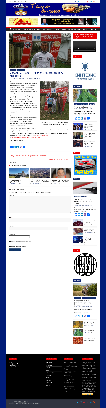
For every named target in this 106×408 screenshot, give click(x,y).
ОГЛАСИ (85, 29)
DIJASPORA (13, 70)
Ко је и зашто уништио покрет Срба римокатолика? (29, 156)
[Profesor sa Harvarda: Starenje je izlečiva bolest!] (78, 141)
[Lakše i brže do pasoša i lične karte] (78, 220)
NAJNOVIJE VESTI (20, 70)
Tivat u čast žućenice (82, 107)
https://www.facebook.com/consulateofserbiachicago (25, 137)
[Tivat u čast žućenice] (85, 90)
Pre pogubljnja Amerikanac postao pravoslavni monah (60, 181)
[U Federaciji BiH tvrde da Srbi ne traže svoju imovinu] (40, 169)
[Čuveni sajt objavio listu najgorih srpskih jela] (78, 338)
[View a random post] (95, 29)
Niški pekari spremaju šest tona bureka (89, 323)
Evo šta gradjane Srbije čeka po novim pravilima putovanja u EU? (90, 240)
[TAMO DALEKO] (10, 29)
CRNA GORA (77, 298)
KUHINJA (77, 104)
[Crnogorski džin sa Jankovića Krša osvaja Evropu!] (85, 284)
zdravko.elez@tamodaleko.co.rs (17, 367)
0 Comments (38, 78)
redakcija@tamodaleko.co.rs (16, 364)
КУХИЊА (70, 29)
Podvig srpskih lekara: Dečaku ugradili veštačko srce (89, 134)
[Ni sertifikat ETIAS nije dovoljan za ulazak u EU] (78, 228)
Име (10, 217)
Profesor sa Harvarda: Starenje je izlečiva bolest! (89, 143)
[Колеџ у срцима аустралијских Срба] (19, 169)
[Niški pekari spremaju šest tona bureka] (78, 321)
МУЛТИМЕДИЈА (47, 29)
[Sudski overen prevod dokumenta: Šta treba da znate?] (85, 182)
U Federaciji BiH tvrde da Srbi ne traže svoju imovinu (39, 181)
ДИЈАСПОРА (16, 29)
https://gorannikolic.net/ (41, 135)
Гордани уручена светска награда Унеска (88, 126)
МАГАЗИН (32, 29)
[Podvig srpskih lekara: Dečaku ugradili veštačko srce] (78, 132)
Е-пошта (11, 226)
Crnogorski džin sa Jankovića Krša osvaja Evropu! (83, 303)
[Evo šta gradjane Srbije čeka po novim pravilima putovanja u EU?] (78, 237)
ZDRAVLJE (92, 104)
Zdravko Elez (23, 78)
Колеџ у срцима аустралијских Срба (16, 181)
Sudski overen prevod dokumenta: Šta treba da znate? (84, 201)
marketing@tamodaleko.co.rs (16, 365)
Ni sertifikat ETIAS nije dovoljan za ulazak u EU (90, 229)
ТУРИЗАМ (56, 29)
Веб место (12, 234)
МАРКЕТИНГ (77, 29)
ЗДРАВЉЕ (63, 29)
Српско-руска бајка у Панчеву (59, 159)
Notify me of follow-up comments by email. (20, 241)
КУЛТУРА (38, 29)
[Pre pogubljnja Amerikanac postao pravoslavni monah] (61, 169)
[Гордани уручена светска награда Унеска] (78, 124)
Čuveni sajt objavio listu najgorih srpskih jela (90, 339)
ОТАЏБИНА (24, 29)
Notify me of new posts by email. (17, 246)
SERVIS (85, 196)
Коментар (12, 195)
